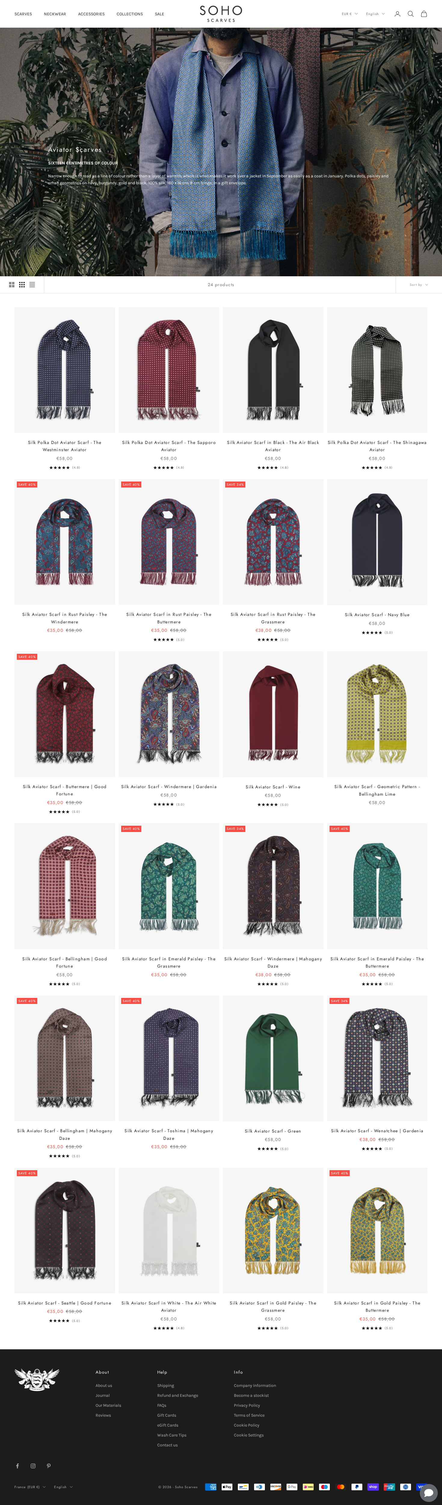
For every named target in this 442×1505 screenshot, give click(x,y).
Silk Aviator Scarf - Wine (273, 787)
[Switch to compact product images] (32, 285)
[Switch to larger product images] (11, 285)
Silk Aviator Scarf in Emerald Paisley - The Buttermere (377, 962)
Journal (103, 1395)
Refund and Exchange (177, 1395)
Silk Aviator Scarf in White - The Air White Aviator (168, 1306)
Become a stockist (251, 1395)
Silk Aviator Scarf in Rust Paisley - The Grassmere (273, 618)
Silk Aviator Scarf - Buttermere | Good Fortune (65, 790)
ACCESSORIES (91, 14)
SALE (159, 14)
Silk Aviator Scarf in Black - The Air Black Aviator (273, 446)
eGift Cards (167, 1425)
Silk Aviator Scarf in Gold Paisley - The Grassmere (273, 1306)
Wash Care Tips (171, 1435)
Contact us (167, 1445)
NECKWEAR (55, 14)
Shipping (165, 1385)
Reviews (103, 1415)
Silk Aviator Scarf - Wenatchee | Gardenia (377, 1131)
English (372, 13)
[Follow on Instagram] (33, 1466)
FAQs (161, 1405)
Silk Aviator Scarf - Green (273, 1131)
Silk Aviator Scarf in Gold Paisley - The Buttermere (377, 1306)
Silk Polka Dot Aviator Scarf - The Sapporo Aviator (169, 446)
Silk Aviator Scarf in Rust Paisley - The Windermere (64, 618)
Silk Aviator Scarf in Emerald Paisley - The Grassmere (169, 962)
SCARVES (23, 14)
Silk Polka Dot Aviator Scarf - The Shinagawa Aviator (377, 446)
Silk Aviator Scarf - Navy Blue (377, 615)
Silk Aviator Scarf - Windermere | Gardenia (169, 787)
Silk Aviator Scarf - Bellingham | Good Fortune (64, 962)
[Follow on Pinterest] (49, 1466)
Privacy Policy (247, 1405)
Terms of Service (249, 1415)
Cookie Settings (249, 1435)
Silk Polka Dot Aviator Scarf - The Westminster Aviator (65, 446)
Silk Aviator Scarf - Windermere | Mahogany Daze (273, 962)
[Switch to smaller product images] (22, 285)
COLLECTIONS (130, 14)
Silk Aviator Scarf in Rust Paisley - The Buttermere (168, 618)
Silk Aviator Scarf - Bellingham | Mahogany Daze (64, 1134)
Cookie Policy (246, 1425)
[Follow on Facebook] (17, 1466)
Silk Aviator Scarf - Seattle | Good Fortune (64, 1303)
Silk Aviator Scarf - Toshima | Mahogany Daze (168, 1134)
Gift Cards (166, 1415)
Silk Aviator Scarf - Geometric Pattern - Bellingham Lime (377, 790)
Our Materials (108, 1405)
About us (104, 1385)
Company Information (255, 1385)
